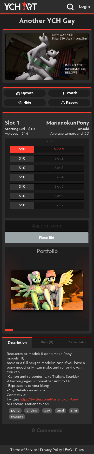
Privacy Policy (51, 450)
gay (47, 410)
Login (84, 6)
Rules (79, 450)
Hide (27, 103)
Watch (72, 93)
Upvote (27, 93)
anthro (32, 410)
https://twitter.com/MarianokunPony (49, 399)
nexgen (17, 416)
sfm (74, 410)
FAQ (68, 450)
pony (15, 410)
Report (72, 103)
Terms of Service (23, 450)
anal (60, 410)
